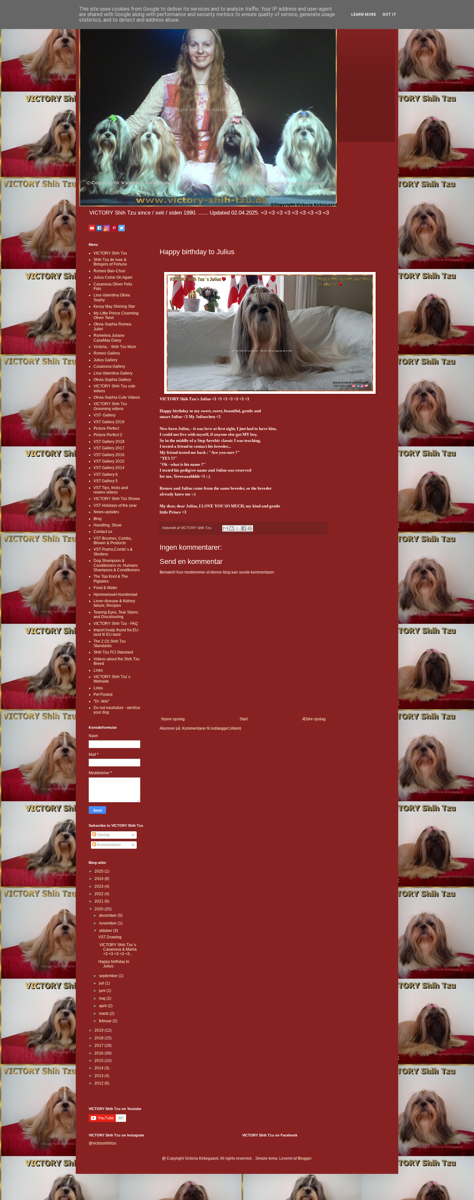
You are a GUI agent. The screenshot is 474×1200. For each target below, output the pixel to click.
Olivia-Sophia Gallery (112, 379)
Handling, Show (108, 525)
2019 (99, 1030)
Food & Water (105, 587)
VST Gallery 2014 (109, 467)
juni (102, 990)
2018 (99, 1038)
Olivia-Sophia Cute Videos (117, 397)
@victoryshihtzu (102, 1143)
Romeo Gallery (107, 353)
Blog (98, 518)
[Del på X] (237, 528)
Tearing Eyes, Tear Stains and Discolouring (116, 614)
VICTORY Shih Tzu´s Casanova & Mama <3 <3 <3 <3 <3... (117, 949)
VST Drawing (110, 937)
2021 (99, 901)
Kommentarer (108, 845)
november (108, 923)
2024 (99, 878)
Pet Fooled (103, 694)
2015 (99, 1060)
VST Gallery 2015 (109, 461)
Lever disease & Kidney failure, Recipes (114, 603)
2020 (99, 909)
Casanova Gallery (109, 366)
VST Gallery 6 (106, 474)
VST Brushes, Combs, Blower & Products (113, 540)
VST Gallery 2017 (109, 448)
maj (102, 998)
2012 (99, 1083)
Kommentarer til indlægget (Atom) (211, 728)
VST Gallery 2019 (109, 422)
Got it (389, 14)
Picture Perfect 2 (108, 435)
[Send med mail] (225, 528)
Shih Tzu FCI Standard (113, 652)
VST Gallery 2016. (109, 455)
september (109, 976)
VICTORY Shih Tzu (110, 253)
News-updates (106, 512)
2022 (99, 894)
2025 (99, 871)
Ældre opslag (314, 719)
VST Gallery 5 (106, 481)
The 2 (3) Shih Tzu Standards (110, 643)
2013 (99, 1076)
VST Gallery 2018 (109, 441)
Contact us (103, 531)
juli (102, 983)
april (103, 1006)
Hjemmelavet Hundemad (115, 594)
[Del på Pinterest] (250, 528)
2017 (99, 1045)
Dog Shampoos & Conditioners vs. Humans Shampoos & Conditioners (117, 565)
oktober (106, 930)
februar (106, 1021)
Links (98, 670)
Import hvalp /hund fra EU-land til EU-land (116, 632)
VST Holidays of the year (115, 505)
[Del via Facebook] (244, 528)
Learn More (363, 14)
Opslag (103, 835)
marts (104, 1013)
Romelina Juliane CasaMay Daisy (109, 337)
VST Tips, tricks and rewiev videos (111, 490)
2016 (99, 1053)
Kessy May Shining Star (114, 306)
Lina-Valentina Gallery (113, 373)
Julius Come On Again (113, 277)
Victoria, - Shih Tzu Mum (115, 347)
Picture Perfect (106, 428)
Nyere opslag (173, 719)
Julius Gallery (105, 360)
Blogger (304, 1158)
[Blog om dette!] (231, 528)
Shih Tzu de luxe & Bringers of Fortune (110, 261)
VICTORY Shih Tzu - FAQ (116, 623)
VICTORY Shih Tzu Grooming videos (110, 406)
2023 (99, 886)
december (108, 915)
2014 (99, 1068)
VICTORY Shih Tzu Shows (117, 498)
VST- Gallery (104, 415)
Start (244, 719)
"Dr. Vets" (101, 701)
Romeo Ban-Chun (109, 271)
